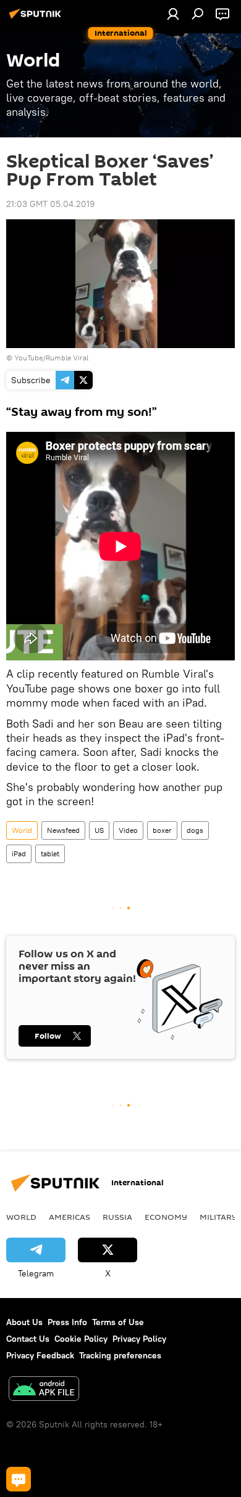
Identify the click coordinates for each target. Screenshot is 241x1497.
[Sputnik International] (37, 18)
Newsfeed (63, 830)
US (99, 830)
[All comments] (18, 1479)
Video (128, 830)
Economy (166, 1216)
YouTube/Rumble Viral (51, 357)
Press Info (67, 1322)
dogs (195, 830)
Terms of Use (118, 1322)
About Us (24, 1322)
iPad (19, 853)
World (22, 830)
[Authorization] (173, 13)
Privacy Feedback (40, 1355)
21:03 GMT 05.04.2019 (50, 203)
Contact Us (27, 1338)
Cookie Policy (81, 1338)
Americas (69, 1216)
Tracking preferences (120, 1355)
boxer (162, 830)
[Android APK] (44, 1390)
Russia (117, 1216)
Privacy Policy (139, 1338)
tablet (50, 853)
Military (218, 1216)
